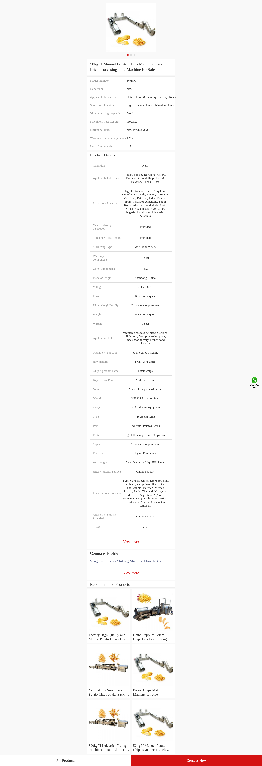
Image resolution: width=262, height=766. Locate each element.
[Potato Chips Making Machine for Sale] (153, 686)
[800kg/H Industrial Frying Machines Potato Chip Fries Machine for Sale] (108, 741)
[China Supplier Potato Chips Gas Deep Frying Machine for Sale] (153, 631)
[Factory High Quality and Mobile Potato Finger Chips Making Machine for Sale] (108, 631)
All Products (65, 760)
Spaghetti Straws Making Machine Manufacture (126, 561)
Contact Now (196, 760)
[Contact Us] (255, 383)
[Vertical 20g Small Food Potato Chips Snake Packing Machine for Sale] (108, 686)
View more (131, 542)
